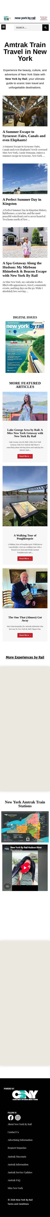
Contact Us (13, 1132)
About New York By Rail (20, 1124)
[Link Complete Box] (25, 259)
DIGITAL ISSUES (25, 317)
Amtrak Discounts (17, 1156)
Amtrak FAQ (14, 1180)
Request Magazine (17, 1147)
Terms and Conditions (18, 1204)
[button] (3, 27)
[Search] (45, 27)
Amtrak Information (18, 1164)
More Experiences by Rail (25, 657)
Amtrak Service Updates (20, 1172)
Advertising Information (20, 1140)
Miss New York (15, 1188)
